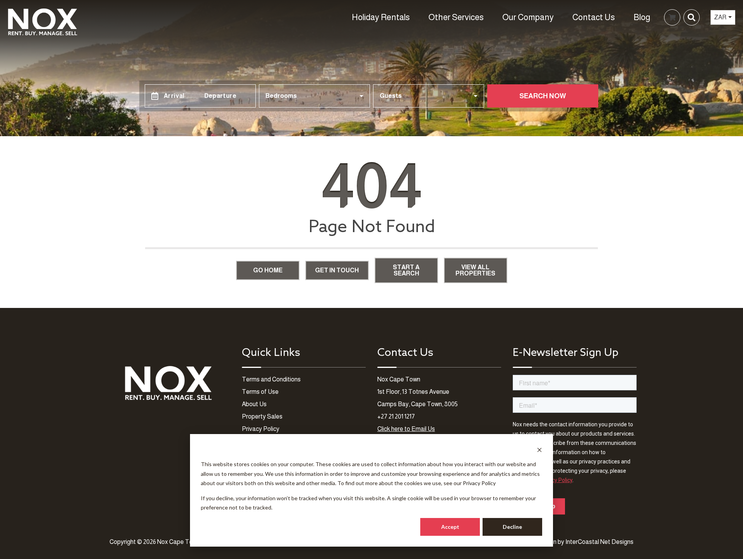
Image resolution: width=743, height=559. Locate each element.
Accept (450, 526)
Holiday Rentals (381, 17)
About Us (254, 404)
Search (559, 17)
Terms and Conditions (271, 379)
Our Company (528, 17)
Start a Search (406, 270)
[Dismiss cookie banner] (539, 450)
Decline (512, 526)
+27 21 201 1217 (396, 416)
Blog (641, 17)
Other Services (456, 17)
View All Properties (475, 270)
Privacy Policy (479, 483)
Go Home (267, 270)
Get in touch (337, 270)
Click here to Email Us (406, 429)
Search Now (542, 96)
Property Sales (262, 416)
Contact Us (593, 17)
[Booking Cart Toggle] (672, 17)
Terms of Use (260, 391)
